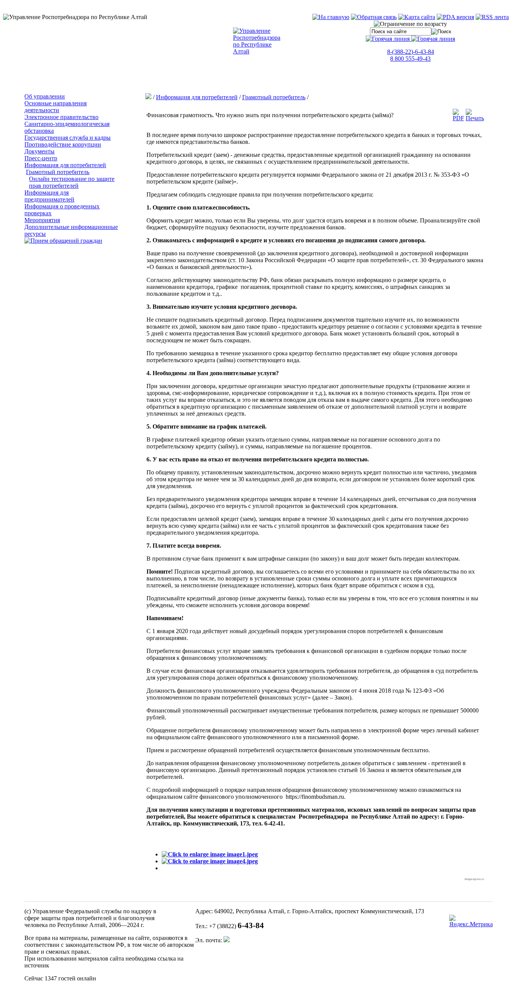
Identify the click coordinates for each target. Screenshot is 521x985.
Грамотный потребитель (57, 172)
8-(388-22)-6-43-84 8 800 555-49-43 (410, 55)
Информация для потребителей (65, 165)
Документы (39, 151)
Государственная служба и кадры (67, 137)
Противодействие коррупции (62, 144)
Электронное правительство (61, 117)
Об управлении (44, 96)
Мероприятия (42, 220)
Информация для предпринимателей (49, 196)
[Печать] (475, 118)
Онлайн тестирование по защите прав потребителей (71, 182)
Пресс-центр (40, 158)
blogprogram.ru (474, 879)
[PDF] (458, 118)
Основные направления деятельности (55, 106)
